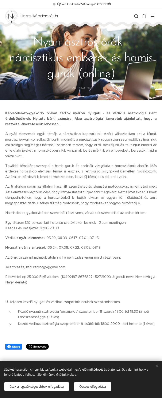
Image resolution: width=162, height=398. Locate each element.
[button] (136, 16)
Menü (152, 16)
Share (16, 346)
